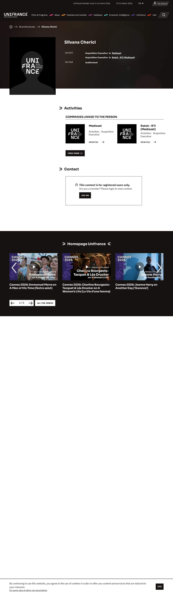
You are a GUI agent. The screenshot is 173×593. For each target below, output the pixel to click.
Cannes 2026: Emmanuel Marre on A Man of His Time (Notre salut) (32, 286)
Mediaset (116, 53)
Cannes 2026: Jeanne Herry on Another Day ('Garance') (136, 286)
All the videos (45, 303)
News (57, 15)
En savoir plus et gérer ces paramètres (28, 590)
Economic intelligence (119, 15)
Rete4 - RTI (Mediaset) (123, 57)
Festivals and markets (77, 15)
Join (155, 15)
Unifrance (141, 15)
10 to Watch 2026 (124, 3)
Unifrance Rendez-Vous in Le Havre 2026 (91, 3)
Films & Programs (39, 15)
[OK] (160, 586)
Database (98, 15)
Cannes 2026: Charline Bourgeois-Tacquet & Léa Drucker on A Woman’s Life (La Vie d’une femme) (86, 288)
